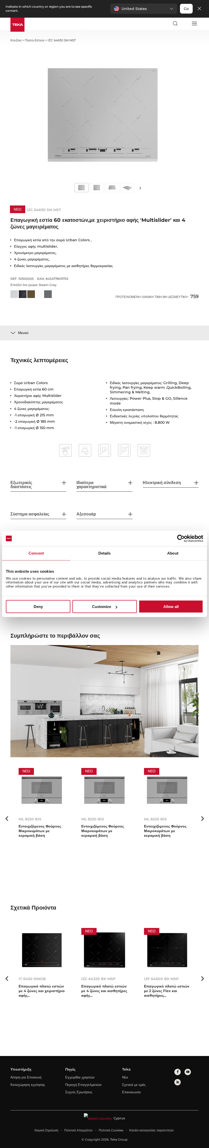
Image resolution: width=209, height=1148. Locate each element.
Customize (101, 606)
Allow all (171, 606)
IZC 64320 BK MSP (98, 979)
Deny (38, 606)
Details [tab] (104, 553)
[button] (143, 8)
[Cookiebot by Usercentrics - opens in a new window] (181, 538)
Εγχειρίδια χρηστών (80, 1077)
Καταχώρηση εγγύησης (27, 1085)
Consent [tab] (36, 553)
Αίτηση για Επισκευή (25, 1077)
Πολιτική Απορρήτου (78, 1130)
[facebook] (177, 1071)
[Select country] (184, 23)
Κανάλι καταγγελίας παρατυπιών (151, 1130)
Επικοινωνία (131, 1092)
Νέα (125, 1077)
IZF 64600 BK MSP (161, 979)
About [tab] (172, 553)
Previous (6, 818)
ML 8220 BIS (30, 819)
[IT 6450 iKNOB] (42, 950)
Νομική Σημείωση (46, 1130)
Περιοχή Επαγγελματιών (83, 1085)
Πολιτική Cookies (111, 1130)
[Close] (199, 8)
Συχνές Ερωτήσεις (78, 1092)
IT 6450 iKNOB (32, 979)
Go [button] (186, 8)
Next (140, 187)
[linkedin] (177, 1082)
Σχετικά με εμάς (134, 1085)
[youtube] (187, 1071)
